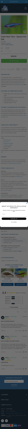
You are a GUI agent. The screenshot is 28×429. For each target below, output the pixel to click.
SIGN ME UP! (14, 218)
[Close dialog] (26, 203)
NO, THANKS (14, 222)
